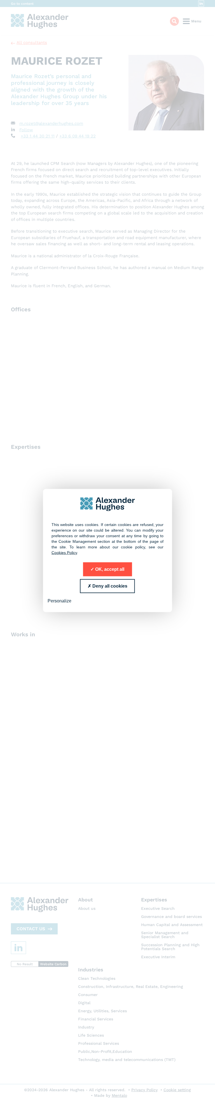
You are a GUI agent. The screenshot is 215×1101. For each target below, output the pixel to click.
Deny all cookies (109, 586)
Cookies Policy (64, 552)
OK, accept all (109, 569)
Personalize (59, 601)
